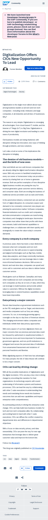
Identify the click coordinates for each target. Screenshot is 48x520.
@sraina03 (15, 443)
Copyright (12, 502)
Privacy (12, 496)
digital (17, 459)
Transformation (35, 459)
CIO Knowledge (38, 448)
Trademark (12, 508)
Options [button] (26, 72)
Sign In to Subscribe (35, 68)
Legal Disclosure (36, 502)
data (10, 459)
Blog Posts (8, 9)
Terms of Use (36, 496)
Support (36, 508)
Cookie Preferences (12, 515)
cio (5, 459)
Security (21, 92)
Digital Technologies (10, 92)
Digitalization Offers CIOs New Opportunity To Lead (22, 59)
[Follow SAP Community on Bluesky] (22, 489)
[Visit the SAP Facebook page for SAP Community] (18, 489)
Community (15, 3)
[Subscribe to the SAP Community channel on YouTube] (26, 489)
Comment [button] (39, 468)
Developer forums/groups (20, 17)
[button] (4, 82)
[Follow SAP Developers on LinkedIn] (30, 489)
